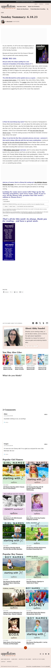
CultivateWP (48, 666)
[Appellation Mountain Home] (8, 6)
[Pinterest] (48, 654)
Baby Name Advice (21, 6)
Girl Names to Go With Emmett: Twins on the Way (12, 518)
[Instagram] (40, 654)
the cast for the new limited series (15, 142)
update (24, 82)
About (36, 4)
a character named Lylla (10, 68)
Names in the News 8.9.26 (31, 368)
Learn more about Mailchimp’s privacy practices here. (31, 212)
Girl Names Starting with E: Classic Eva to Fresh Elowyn (13, 487)
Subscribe (5, 199)
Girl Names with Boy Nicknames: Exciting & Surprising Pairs (36, 548)
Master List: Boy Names (22, 9)
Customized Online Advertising (25, 206)
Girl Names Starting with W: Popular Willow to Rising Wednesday (34, 488)
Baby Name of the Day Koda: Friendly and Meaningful (12, 643)
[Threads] (43, 654)
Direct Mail (12, 206)
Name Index (14, 659)
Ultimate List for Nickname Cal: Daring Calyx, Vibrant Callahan (12, 613)
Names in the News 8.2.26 (42, 368)
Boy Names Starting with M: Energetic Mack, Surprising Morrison (11, 583)
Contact (41, 4)
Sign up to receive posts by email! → (25, 1)
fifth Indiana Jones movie (11, 150)
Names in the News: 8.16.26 (19, 368)
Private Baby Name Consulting (37, 9)
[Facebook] (46, 654)
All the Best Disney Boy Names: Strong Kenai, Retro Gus (35, 613)
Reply (45, 414)
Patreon (47, 4)
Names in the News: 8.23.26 (7, 368)
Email (6, 206)
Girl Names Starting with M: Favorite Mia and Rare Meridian (12, 548)
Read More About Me (31, 345)
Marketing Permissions (9, 204)
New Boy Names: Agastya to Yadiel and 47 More (35, 582)
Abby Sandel (9, 21)
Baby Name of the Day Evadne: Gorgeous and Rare (35, 518)
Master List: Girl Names (33, 6)
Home (2, 12)
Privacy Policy (28, 666)
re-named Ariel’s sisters (9, 80)
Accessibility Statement (36, 666)
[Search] (47, 9)
